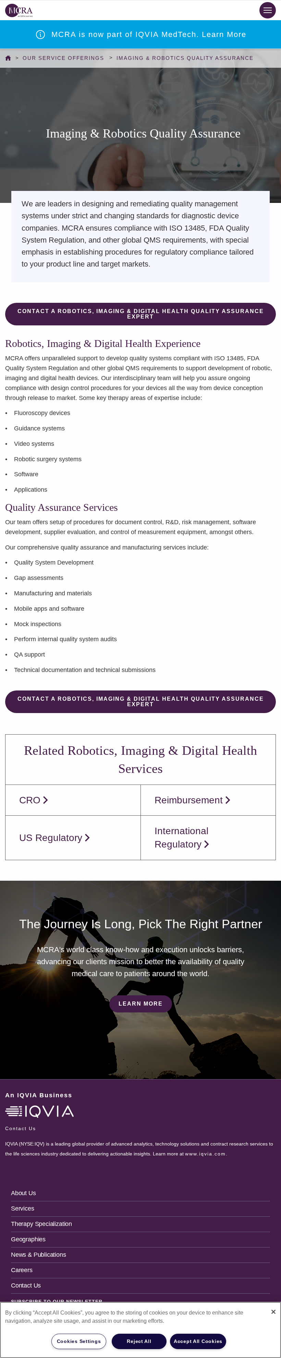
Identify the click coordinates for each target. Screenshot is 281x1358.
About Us (23, 1193)
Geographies (28, 1239)
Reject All (139, 1341)
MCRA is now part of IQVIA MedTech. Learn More (148, 34)
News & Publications (38, 1254)
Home (9, 58)
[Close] (273, 1311)
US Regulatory (50, 837)
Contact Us (26, 1285)
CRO (29, 800)
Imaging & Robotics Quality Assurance (185, 58)
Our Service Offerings (63, 58)
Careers (22, 1270)
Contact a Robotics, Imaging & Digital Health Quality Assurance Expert (140, 314)
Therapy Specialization (41, 1223)
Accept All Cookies (198, 1341)
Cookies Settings (79, 1341)
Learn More (141, 1004)
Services (22, 1208)
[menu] (267, 10)
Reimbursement (189, 800)
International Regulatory (181, 838)
